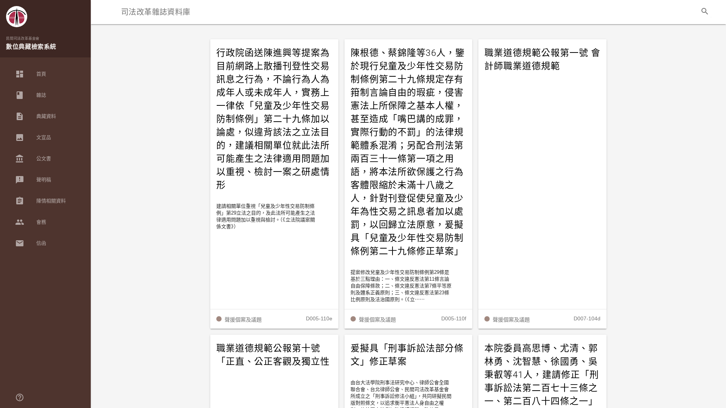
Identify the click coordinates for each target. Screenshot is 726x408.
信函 (30, 243)
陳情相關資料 (40, 201)
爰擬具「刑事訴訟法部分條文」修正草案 (407, 355)
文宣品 (33, 137)
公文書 (33, 158)
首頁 (30, 74)
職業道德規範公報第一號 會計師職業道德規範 (542, 59)
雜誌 (30, 95)
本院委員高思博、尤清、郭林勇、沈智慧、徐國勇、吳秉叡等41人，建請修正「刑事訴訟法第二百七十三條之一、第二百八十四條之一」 (541, 374)
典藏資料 (35, 116)
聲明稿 (33, 179)
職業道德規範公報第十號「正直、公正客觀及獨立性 (273, 355)
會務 (30, 222)
